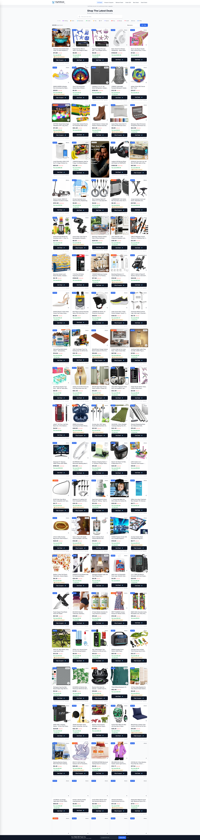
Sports (107, 20)
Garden (88, 20)
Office (140, 20)
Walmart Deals (119, 2)
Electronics (80, 20)
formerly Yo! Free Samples (59, 3)
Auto (134, 20)
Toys (114, 20)
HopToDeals (59, 2)
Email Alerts (144, 2)
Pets (95, 20)
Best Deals (136, 2)
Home (73, 20)
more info (110, 6)
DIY (101, 20)
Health (127, 20)
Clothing (66, 20)
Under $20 (128, 2)
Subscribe (122, 837)
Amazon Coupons (108, 2)
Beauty (120, 20)
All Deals (99, 2)
